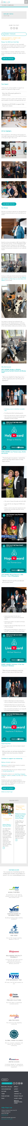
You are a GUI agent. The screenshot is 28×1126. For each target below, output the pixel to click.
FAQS (2, 1098)
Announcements (6, 38)
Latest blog (17, 774)
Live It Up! (6, 15)
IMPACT (16, 1086)
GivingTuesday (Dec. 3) (8, 771)
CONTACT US (17, 1093)
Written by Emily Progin (7, 791)
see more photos (9, 204)
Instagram (22, 774)
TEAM (3, 1093)
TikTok (25, 775)
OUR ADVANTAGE (6, 1089)
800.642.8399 (5, 1115)
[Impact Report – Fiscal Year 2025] (7, 810)
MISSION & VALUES (6, 1086)
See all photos (8, 58)
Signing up (4, 765)
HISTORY (3, 1091)
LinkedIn (14, 775)
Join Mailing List (7, 1083)
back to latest (8, 788)
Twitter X (9, 775)
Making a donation (6, 762)
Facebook (3, 775)
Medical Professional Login (18, 1102)
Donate (5, 1079)
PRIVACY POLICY (18, 1096)
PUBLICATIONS (5, 1096)
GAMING (16, 1091)
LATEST (16, 1089)
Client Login (18, 1098)
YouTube (18, 775)
